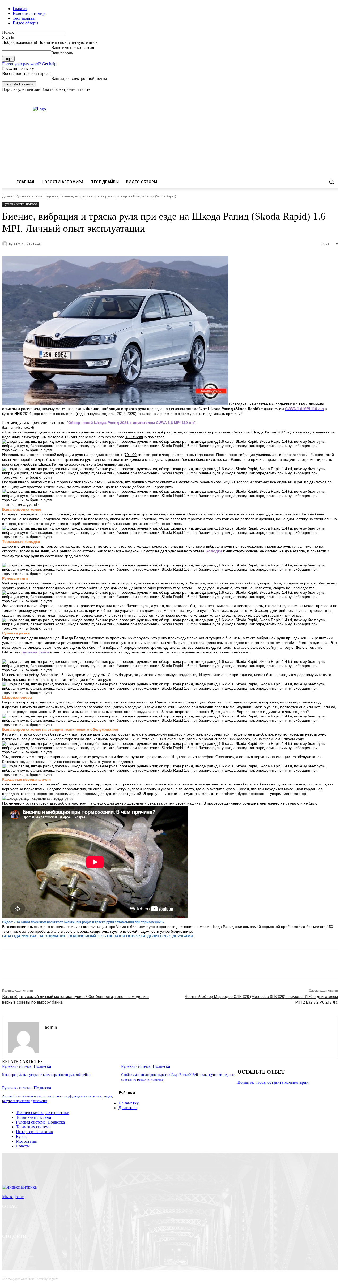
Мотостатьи (26, 1141)
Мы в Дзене (13, 1196)
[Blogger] (7, 1250)
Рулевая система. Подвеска (37, 196)
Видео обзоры (25, 23)
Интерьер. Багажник (34, 1131)
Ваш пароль (62, 53)
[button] (331, 181)
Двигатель (127, 1108)
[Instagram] (313, 96)
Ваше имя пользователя (72, 47)
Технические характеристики (42, 1112)
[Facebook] (305, 96)
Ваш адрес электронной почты (79, 78)
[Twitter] (320, 96)
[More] (127, 964)
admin (18, 244)
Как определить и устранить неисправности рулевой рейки (46, 1075)
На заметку (128, 1103)
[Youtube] (335, 96)
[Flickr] (34, 1250)
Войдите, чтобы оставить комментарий (273, 1082)
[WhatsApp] (108, 964)
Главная (20, 8)
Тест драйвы (24, 18)
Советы (23, 1146)
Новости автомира (29, 13)
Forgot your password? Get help (29, 64)
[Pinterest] (89, 964)
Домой (7, 196)
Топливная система (33, 1117)
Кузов (21, 1136)
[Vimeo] (327, 96)
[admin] (5, 243)
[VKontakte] (62, 1250)
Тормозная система (33, 1127)
